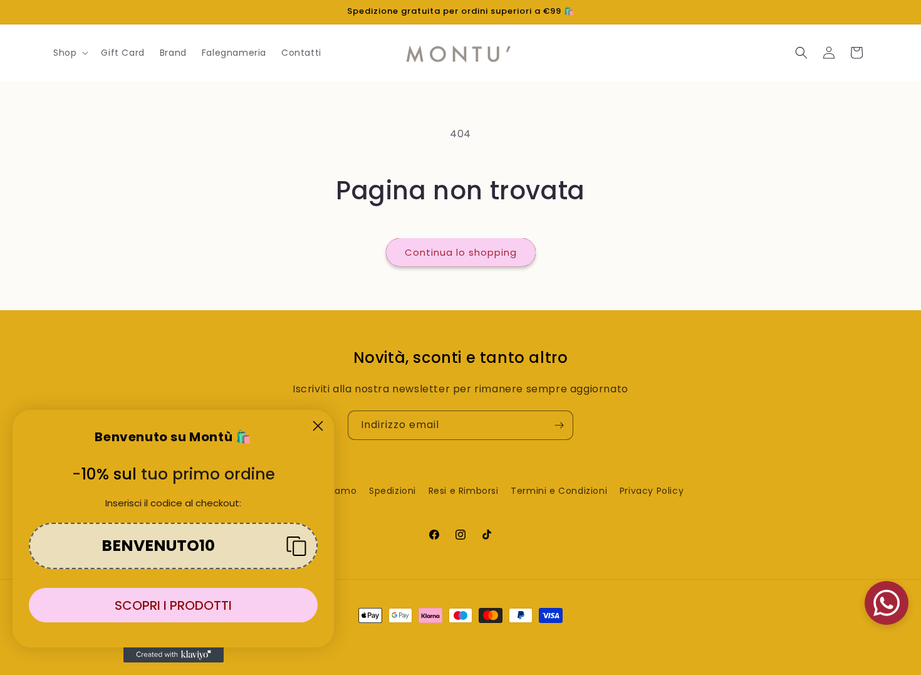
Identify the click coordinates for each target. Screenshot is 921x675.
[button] (69, 52)
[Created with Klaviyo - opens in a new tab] (173, 654)
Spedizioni (392, 490)
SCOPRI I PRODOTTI (173, 605)
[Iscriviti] (559, 425)
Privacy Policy (652, 490)
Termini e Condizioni (559, 490)
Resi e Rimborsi (464, 490)
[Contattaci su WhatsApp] (886, 603)
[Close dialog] (318, 426)
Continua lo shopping (461, 252)
